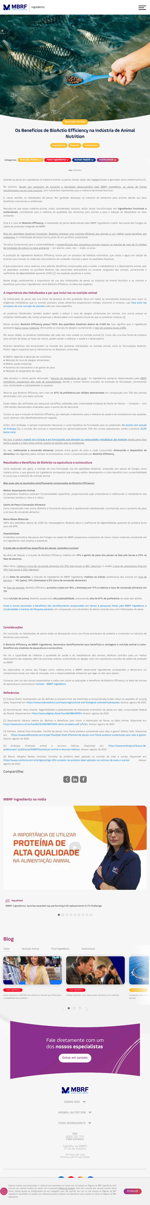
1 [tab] (59, 915)
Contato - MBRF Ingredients (51, 684)
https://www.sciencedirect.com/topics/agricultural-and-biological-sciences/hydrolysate (72, 702)
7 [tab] (83, 915)
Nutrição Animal (75, 122)
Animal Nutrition (72, 1112)
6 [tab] (79, 915)
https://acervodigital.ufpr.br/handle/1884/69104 (57, 713)
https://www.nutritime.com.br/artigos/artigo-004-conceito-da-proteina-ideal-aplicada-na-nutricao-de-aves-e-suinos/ (66, 760)
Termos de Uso (75, 1154)
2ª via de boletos (75, 1149)
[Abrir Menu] (142, 7)
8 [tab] (87, 915)
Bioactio (74, 145)
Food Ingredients (60, 949)
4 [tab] (71, 915)
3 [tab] (67, 915)
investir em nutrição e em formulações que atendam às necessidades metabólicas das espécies (75, 440)
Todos (6, 949)
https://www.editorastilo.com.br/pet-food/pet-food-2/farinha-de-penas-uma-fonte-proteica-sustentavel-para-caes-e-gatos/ (78, 735)
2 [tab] (63, 915)
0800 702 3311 (75, 1137)
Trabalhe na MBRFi (75, 1146)
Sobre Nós (72, 1102)
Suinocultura (91, 145)
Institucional (88, 949)
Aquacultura (58, 145)
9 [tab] (91, 915)
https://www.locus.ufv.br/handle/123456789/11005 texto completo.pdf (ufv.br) (45, 724)
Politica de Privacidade (75, 1157)
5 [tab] (75, 915)
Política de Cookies (66, 1188)
